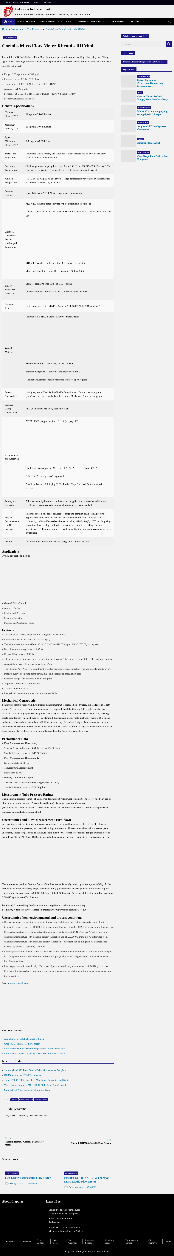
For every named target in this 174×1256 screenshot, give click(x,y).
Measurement (26, 21)
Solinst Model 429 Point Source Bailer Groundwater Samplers (35, 1070)
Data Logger (40, 1241)
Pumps (168, 1241)
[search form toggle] (169, 21)
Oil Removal (118, 21)
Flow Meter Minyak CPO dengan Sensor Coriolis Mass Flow (34, 1053)
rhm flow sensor (41, 1100)
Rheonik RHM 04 (26, 1100)
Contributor (47, 2)
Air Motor (56, 1241)
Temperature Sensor (131, 1241)
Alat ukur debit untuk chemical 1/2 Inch (24, 1038)
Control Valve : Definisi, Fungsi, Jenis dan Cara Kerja (152, 98)
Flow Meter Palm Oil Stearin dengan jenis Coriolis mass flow (34, 1048)
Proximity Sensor (109, 1241)
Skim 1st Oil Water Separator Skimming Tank (27, 1089)
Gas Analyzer (72, 1241)
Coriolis (14, 1100)
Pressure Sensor (89, 1241)
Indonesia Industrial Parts (33, 9)
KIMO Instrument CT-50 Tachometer (22, 1075)
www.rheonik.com (19, 983)
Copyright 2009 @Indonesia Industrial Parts (87, 1251)
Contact (25, 2)
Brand (135, 21)
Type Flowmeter (9, 38)
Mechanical (98, 21)
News (35, 2)
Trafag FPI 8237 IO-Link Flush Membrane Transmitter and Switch (37, 1080)
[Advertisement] (68, 241)
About (15, 2)
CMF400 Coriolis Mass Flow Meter (22, 1043)
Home (7, 2)
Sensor (81, 21)
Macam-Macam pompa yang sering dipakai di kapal (152, 113)
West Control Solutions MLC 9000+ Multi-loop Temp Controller (36, 1085)
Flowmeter (10, 1241)
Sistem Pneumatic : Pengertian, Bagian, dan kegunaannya (150, 83)
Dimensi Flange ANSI (148, 142)
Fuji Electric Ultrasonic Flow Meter (28, 1177)
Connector (26, 1241)
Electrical (65, 21)
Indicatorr (47, 21)
